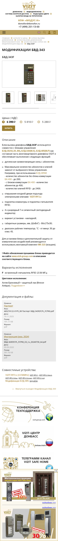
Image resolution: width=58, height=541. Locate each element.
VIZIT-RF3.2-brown (25, 378)
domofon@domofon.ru (29, 23)
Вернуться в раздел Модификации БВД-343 (36, 388)
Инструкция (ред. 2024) (16, 336)
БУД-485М (41, 173)
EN (38, 32)
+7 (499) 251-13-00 (29, 26)
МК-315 (41, 245)
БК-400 (8, 179)
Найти (50, 38)
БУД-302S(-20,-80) (11, 151)
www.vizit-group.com (22, 256)
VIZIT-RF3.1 (34, 375)
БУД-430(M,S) (28, 151)
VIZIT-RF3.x (35, 197)
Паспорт (8, 305)
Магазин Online (53, 32)
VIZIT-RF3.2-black (45, 375)
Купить (8, 128)
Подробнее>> (18, 286)
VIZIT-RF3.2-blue (11, 378)
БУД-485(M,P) (43, 151)
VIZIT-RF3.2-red (38, 378)
